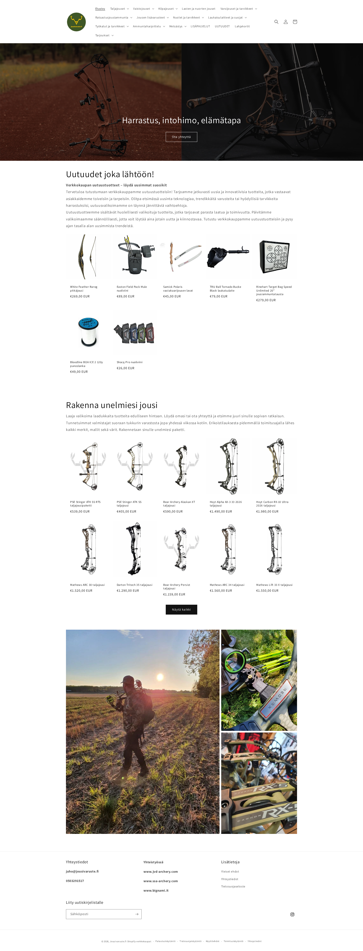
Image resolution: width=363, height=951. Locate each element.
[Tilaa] (136, 914)
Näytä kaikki (181, 609)
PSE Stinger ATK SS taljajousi (129, 504)
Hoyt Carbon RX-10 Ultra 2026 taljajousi (272, 504)
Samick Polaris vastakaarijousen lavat (178, 288)
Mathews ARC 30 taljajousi (87, 585)
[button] (119, 8)
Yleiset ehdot (230, 871)
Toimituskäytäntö (233, 941)
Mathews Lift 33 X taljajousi (274, 585)
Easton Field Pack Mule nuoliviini (132, 288)
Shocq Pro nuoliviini (130, 362)
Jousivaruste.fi (118, 941)
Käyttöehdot (213, 941)
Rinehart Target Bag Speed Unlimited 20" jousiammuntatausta (274, 290)
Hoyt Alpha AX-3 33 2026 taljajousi (226, 504)
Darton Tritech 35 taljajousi (135, 585)
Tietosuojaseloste (233, 886)
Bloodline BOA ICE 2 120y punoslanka (86, 364)
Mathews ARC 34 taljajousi (227, 585)
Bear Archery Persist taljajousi (176, 586)
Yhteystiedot (229, 879)
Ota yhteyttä (181, 137)
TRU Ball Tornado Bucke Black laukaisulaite (225, 288)
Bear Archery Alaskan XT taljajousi (179, 504)
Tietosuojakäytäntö (191, 941)
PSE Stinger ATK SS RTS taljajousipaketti (85, 504)
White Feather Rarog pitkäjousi (83, 288)
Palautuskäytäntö (165, 941)
